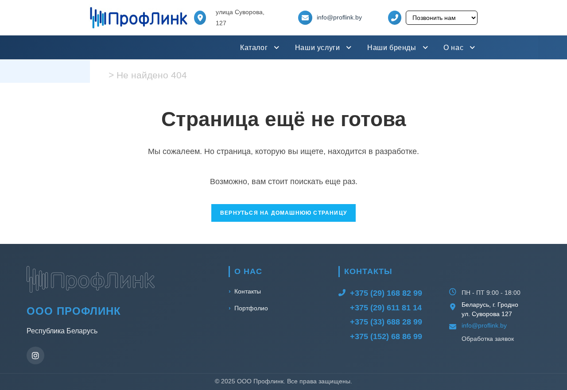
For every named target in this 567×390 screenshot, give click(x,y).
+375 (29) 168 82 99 (386, 293)
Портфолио (251, 308)
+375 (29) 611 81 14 (386, 307)
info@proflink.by (339, 17)
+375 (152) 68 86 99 (386, 336)
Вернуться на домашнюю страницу (283, 213)
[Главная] (102, 75)
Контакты (247, 291)
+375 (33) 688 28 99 (386, 321)
